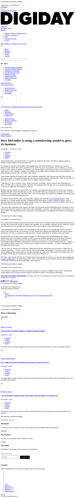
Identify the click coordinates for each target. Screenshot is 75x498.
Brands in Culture (10, 74)
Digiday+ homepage (11, 35)
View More (4, 317)
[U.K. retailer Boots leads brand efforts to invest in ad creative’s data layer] (5, 357)
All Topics (8, 80)
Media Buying (9, 114)
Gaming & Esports (10, 76)
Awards (24, 44)
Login (10, 28)
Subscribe (4, 28)
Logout (7, 40)
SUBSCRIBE (5, 134)
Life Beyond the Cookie (12, 72)
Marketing (8, 112)
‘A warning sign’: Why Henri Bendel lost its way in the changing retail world (28, 295)
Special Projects (9, 88)
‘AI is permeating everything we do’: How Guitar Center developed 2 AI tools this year (29, 395)
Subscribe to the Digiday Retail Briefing (13, 276)
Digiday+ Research (11, 90)
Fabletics (36, 198)
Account (3, 442)
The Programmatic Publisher (13, 67)
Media (7, 110)
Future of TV (9, 115)
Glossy (7, 294)
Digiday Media (9, 491)
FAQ (6, 37)
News (2, 44)
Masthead (8, 489)
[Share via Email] (8, 281)
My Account (4, 85)
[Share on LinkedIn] (2, 281)
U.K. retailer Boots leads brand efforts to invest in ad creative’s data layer (25, 362)
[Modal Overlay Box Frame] (15, 457)
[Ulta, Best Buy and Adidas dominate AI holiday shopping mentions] (5, 325)
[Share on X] (6, 281)
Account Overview (11, 38)
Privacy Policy (9, 488)
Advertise (8, 486)
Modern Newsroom (11, 78)
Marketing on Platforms (12, 71)
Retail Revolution (6, 136)
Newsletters (8, 93)
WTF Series (8, 91)
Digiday (5, 149)
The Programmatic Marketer (13, 69)
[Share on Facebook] (4, 281)
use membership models (56, 198)
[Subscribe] (4, 26)
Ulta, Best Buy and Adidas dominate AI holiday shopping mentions (21, 107)
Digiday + (8, 44)
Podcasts (14, 44)
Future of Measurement (8, 358)
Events (19, 44)
